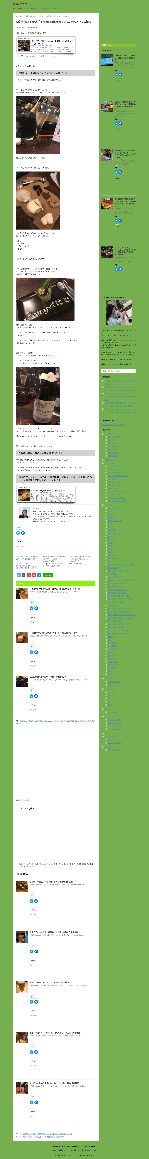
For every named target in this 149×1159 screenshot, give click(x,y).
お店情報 (108, 505)
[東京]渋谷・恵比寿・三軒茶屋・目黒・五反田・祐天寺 (40, 721)
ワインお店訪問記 (67, 721)
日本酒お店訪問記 (114, 437)
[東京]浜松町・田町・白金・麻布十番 (121, 615)
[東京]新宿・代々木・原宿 (117, 590)
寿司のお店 (112, 479)
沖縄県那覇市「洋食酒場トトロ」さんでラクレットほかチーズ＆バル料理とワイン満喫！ (125, 154)
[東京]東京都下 (113, 605)
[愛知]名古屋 (112, 558)
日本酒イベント (114, 440)
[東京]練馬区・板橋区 (116, 627)
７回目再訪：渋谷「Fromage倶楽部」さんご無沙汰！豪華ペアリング (28, 558)
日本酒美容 (112, 449)
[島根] (110, 549)
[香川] (110, 671)
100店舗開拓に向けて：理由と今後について (48, 677)
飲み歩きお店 (79, 721)
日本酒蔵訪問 (113, 456)
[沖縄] (110, 637)
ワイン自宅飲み (114, 729)
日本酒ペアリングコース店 (118, 491)
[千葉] (110, 524)
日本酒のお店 (113, 488)
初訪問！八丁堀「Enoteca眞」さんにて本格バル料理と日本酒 (47, 1134)
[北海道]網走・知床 (115, 521)
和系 (106, 733)
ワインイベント (114, 723)
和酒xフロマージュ (24, 4)
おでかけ (111, 692)
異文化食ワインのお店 (116, 495)
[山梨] (110, 543)
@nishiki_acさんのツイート (113, 424)
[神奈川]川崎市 (113, 643)
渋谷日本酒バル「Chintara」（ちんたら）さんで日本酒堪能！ (56, 1033)
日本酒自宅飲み (114, 453)
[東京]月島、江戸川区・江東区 (119, 596)
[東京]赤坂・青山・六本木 (117, 634)
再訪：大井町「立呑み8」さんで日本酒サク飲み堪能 (43, 1137)
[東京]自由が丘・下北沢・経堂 (119, 630)
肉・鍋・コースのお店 (116, 498)
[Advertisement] (35, 746)
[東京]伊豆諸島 (113, 577)
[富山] (110, 540)
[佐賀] (110, 511)
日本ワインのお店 (114, 482)
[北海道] (111, 518)
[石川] (110, 640)
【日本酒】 (109, 434)
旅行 (110, 705)
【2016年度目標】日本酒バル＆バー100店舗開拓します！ (54, 633)
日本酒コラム (110, 747)
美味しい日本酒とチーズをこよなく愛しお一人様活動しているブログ (74, 1150)
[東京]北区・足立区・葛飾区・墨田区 (121, 580)
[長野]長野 (112, 659)
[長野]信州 (112, 655)
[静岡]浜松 (112, 668)
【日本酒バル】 (114, 466)
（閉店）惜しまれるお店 (117, 501)
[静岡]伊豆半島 (113, 665)
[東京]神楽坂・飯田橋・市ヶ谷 (119, 624)
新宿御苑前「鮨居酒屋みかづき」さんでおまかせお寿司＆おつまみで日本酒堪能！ (125, 202)
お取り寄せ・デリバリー (114, 460)
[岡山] (110, 546)
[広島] (110, 552)
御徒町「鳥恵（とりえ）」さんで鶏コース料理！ (50, 982)
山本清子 (26, 800)
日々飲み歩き (110, 736)
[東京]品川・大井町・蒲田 (117, 583)
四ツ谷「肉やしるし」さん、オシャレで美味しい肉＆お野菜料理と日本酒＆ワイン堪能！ (125, 251)
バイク (110, 695)
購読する (107, 45)
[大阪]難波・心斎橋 (115, 533)
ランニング (112, 699)
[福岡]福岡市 (112, 649)
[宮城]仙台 (112, 536)
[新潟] (110, 561)
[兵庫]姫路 (112, 514)
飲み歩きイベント (114, 743)
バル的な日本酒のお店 (116, 473)
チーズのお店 (113, 469)
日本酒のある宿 (114, 485)
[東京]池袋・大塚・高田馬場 (118, 612)
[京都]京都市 (112, 508)
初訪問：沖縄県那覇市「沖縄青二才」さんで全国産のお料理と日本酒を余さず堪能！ (125, 105)
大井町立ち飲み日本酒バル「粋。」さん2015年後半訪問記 (54, 1083)
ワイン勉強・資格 (114, 726)
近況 (110, 685)
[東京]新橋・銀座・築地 (117, 593)
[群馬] (110, 652)
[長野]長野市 (112, 662)
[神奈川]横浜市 (113, 646)
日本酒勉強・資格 (114, 446)
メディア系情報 (114, 682)
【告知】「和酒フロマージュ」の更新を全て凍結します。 (125, 57)
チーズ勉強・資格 (114, 712)
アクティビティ (110, 689)
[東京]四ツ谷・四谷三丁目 (117, 587)
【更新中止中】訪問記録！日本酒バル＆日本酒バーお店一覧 (55, 589)
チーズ (107, 709)
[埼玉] (110, 527)
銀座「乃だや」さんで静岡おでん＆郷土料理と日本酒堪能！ (55, 932)
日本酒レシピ (113, 443)
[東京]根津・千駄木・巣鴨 (117, 608)
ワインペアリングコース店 (118, 476)
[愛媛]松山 (112, 555)
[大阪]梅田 (112, 530)
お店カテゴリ (110, 463)
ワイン (107, 716)
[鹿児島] (111, 674)
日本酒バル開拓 (114, 750)
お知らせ (108, 679)
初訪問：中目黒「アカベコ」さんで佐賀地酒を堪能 (51, 882)
